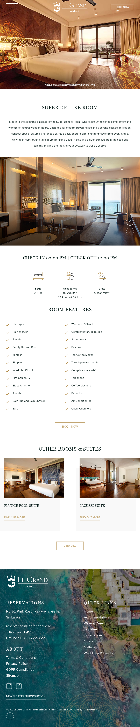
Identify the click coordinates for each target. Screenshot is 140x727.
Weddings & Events (98, 653)
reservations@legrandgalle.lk (28, 626)
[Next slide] (130, 231)
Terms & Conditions (21, 657)
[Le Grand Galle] (70, 7)
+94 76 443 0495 (19, 632)
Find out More (14, 517)
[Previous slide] (130, 222)
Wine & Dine (93, 623)
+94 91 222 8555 (33, 637)
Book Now (70, 426)
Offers (88, 641)
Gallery (89, 647)
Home (88, 611)
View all (70, 546)
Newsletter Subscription (26, 696)
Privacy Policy (17, 663)
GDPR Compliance (20, 669)
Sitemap (12, 675)
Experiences (93, 635)
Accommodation (96, 617)
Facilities (90, 629)
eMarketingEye (89, 709)
